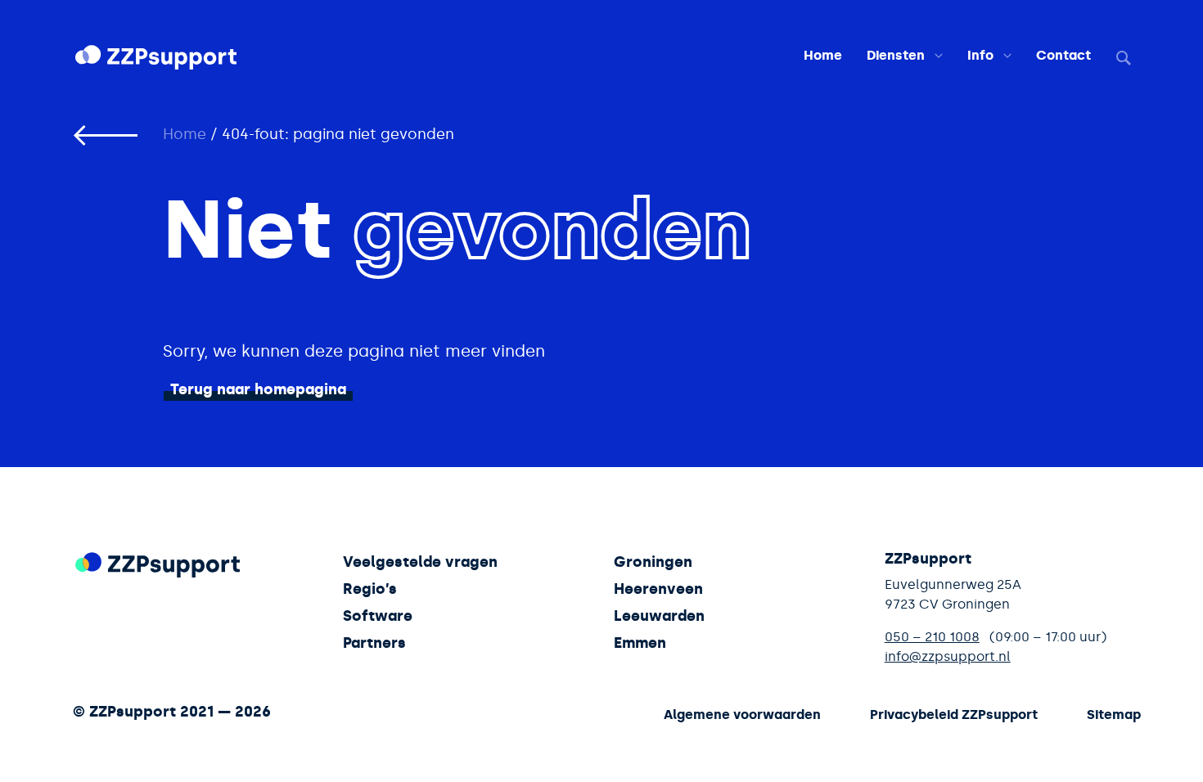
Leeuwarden (659, 616)
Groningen (653, 562)
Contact (1063, 55)
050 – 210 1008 (932, 637)
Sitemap (1114, 714)
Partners (374, 643)
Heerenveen (658, 589)
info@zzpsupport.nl (948, 656)
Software (377, 616)
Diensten (896, 55)
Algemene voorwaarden (742, 714)
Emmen (640, 643)
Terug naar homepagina (258, 389)
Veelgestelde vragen (420, 562)
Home (823, 55)
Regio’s (370, 589)
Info (980, 55)
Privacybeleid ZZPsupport (954, 714)
